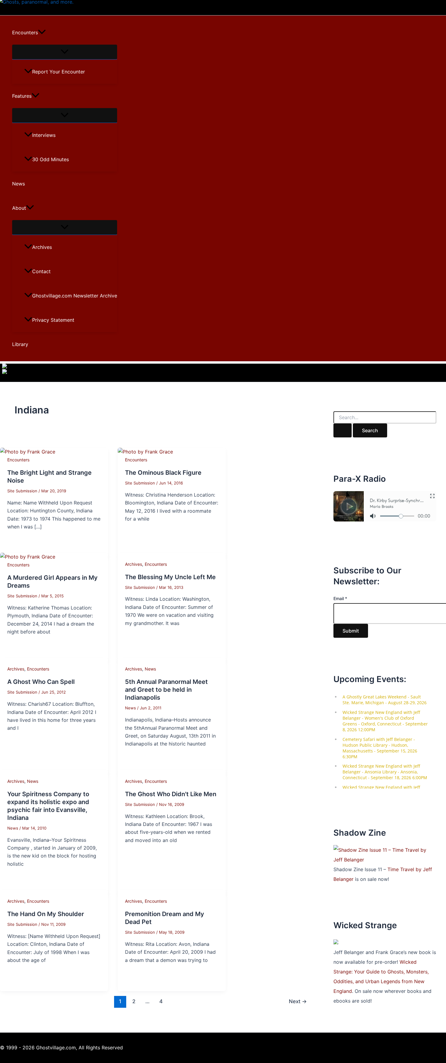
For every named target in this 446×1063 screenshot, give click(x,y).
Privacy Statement (53, 320)
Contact (41, 271)
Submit (351, 631)
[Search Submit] (342, 430)
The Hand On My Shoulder (45, 914)
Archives (42, 247)
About (19, 208)
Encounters (25, 32)
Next (298, 1001)
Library (20, 344)
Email (340, 598)
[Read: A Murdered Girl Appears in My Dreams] (27, 557)
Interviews (44, 135)
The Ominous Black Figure (163, 472)
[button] (42, 32)
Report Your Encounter (58, 72)
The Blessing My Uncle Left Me (170, 577)
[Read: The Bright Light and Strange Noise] (27, 452)
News (18, 184)
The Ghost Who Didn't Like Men (170, 794)
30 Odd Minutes (50, 159)
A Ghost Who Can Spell (41, 681)
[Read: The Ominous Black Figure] (145, 452)
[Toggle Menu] (64, 52)
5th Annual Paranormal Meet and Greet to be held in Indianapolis (166, 689)
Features (22, 96)
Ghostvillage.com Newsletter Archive (74, 296)
